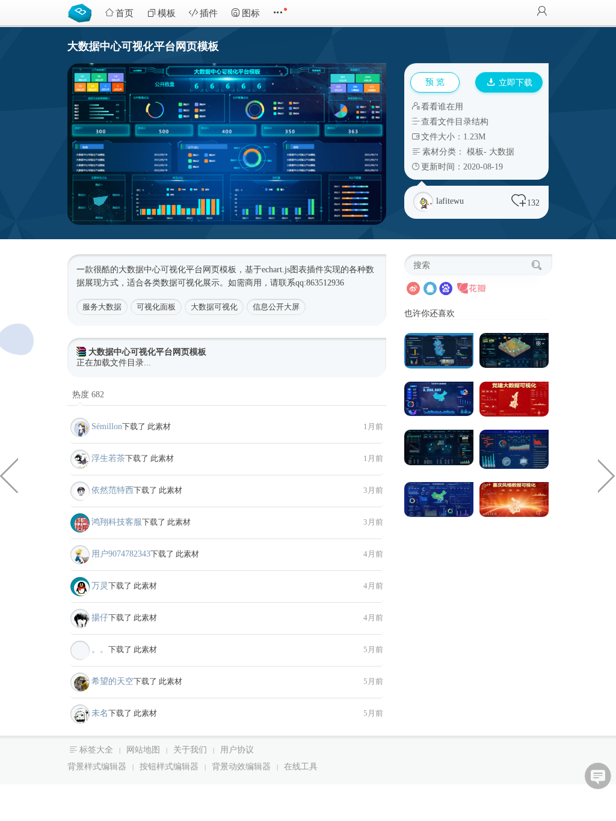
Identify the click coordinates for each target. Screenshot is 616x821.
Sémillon (106, 426)
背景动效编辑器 (241, 766)
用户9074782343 (120, 553)
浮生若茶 (108, 458)
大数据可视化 (214, 306)
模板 (167, 13)
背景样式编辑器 (96, 766)
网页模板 (219, 269)
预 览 (435, 82)
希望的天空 (112, 681)
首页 (125, 13)
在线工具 (301, 766)
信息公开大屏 (276, 306)
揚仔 (99, 617)
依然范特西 (112, 490)
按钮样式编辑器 (169, 766)
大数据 (501, 151)
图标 (251, 13)
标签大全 (96, 749)
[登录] (542, 12)
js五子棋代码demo (9, 475)
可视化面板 (156, 306)
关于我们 (190, 749)
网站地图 (143, 749)
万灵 (99, 585)
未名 (99, 713)
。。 (99, 649)
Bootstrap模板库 (82, 12)
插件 (209, 13)
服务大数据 (102, 306)
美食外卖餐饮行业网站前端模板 (607, 475)
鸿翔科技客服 (116, 521)
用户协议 (237, 749)
